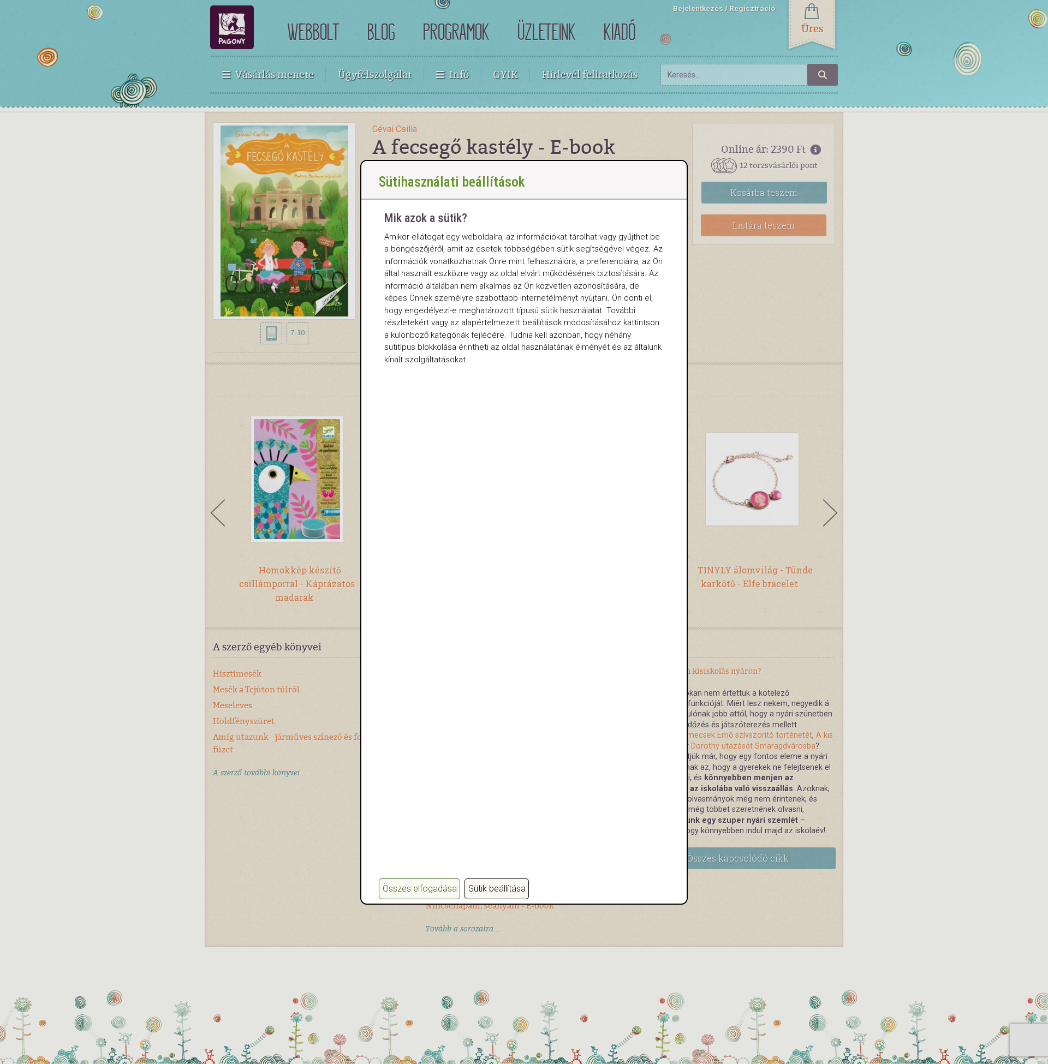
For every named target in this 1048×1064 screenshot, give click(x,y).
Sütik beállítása (497, 888)
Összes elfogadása (420, 888)
